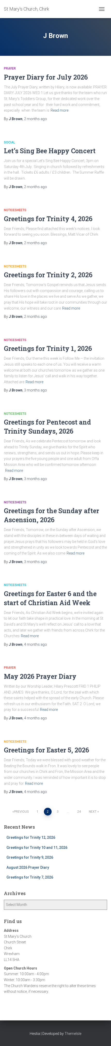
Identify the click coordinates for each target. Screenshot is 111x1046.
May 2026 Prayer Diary (40, 676)
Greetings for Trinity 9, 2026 (29, 857)
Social (9, 142)
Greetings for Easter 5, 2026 (46, 750)
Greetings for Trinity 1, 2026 (48, 348)
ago (35, 119)
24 (79, 811)
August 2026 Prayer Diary (27, 867)
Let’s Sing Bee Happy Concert (50, 151)
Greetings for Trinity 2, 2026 (48, 275)
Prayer (10, 68)
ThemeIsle (73, 1034)
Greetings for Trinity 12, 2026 (30, 837)
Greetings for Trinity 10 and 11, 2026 (36, 847)
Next (93, 811)
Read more (59, 110)
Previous (21, 811)
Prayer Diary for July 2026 (46, 77)
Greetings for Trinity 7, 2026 (29, 877)
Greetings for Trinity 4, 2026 (48, 218)
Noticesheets (15, 210)
